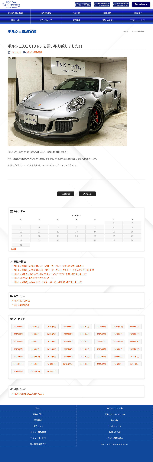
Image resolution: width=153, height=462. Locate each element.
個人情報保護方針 (38, 444)
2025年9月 (18, 334)
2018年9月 (84, 364)
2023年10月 (135, 341)
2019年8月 (34, 364)
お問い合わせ (107, 20)
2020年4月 (118, 356)
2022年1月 (18, 356)
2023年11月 (118, 341)
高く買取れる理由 (15, 12)
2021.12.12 (16, 52)
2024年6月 (51, 341)
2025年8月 (34, 334)
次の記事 (87, 193)
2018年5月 (118, 364)
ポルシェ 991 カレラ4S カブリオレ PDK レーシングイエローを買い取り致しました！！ (50, 274)
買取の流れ (46, 12)
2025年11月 (135, 326)
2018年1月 (18, 371)
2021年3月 (68, 356)
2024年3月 (68, 341)
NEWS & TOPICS (22, 300)
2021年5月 (51, 356)
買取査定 (76, 12)
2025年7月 (51, 334)
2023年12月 (101, 341)
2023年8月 (18, 349)
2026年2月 (84, 326)
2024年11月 (135, 334)
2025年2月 (118, 334)
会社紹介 (137, 12)
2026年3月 (68, 326)
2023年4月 (68, 349)
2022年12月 (135, 349)
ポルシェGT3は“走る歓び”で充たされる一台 (33, 278)
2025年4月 (84, 334)
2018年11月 (68, 364)
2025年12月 (118, 326)
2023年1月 (118, 349)
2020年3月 (134, 356)
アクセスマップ (46, 20)
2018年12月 (51, 364)
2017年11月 (51, 371)
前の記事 (66, 193)
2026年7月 (18, 326)
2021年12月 (35, 356)
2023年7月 (34, 349)
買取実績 (76, 20)
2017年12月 (35, 371)
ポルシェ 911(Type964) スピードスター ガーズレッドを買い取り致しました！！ (48, 282)
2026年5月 (51, 326)
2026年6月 (34, 326)
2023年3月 (84, 349)
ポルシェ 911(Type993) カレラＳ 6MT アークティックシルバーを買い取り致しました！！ (54, 269)
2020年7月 (101, 356)
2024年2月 (84, 341)
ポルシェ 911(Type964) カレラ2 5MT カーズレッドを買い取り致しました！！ (49, 265)
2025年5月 (68, 334)
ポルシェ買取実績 (34, 52)
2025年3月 (101, 334)
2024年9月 (18, 341)
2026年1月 (101, 326)
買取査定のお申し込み (115, 414)
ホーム (125, 31)
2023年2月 (101, 349)
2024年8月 (34, 341)
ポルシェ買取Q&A (115, 438)
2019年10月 (18, 364)
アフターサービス (137, 20)
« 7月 (13, 248)
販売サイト (15, 20)
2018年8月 (101, 364)
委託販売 (107, 12)
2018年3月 (134, 364)
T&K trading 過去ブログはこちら (29, 393)
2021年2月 (84, 356)
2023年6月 (51, 349)
